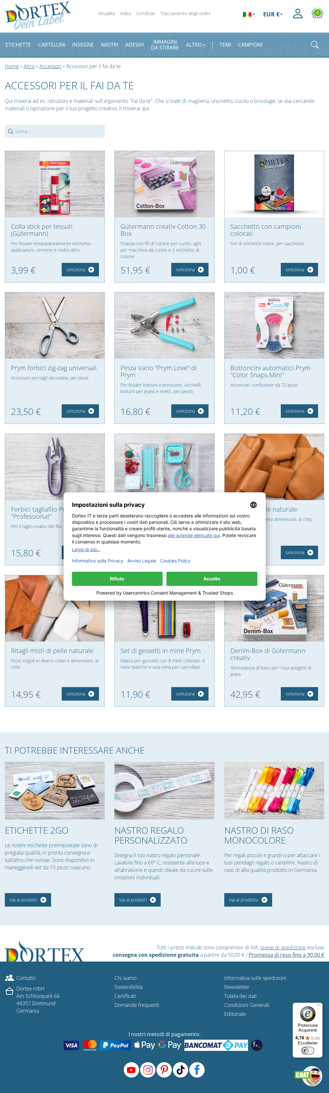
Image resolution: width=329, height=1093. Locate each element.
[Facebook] (197, 1070)
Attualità (106, 13)
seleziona (76, 269)
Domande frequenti (136, 1004)
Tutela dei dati (240, 995)
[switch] (307, 1050)
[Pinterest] (164, 1070)
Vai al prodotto (243, 900)
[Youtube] (131, 1070)
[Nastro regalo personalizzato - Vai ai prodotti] (164, 791)
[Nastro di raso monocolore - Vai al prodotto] (274, 791)
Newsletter (236, 986)
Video (125, 13)
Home (12, 66)
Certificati (145, 13)
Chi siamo (125, 977)
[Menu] (319, 1006)
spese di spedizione (283, 947)
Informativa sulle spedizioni (255, 977)
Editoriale (235, 1013)
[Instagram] (148, 1070)
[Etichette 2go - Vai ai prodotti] (55, 791)
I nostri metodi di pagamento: (164, 1034)
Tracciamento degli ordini (185, 13)
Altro (29, 66)
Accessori (50, 66)
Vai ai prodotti (23, 900)
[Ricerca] (315, 44)
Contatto (26, 977)
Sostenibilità (128, 986)
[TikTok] (180, 1070)
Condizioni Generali (246, 1004)
